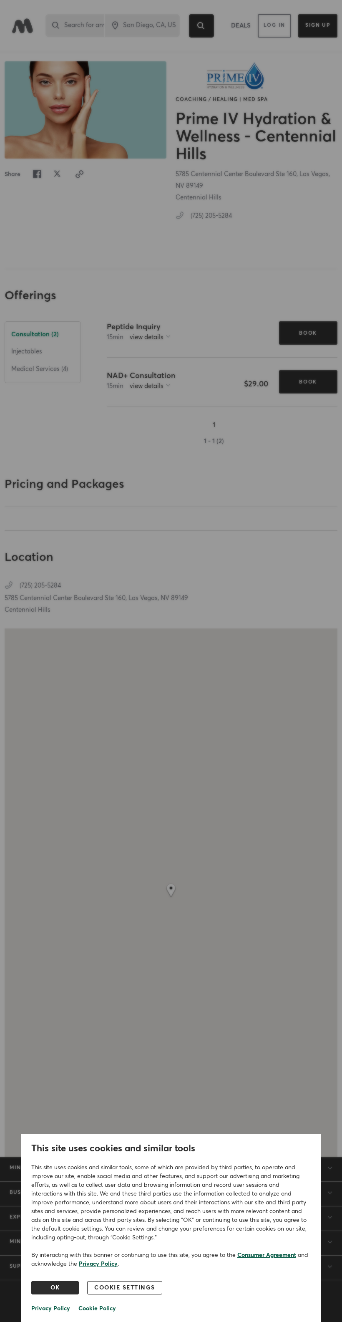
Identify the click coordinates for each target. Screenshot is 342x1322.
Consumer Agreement (266, 1255)
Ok (55, 1288)
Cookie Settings (124, 1288)
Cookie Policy (97, 1309)
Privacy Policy (98, 1264)
